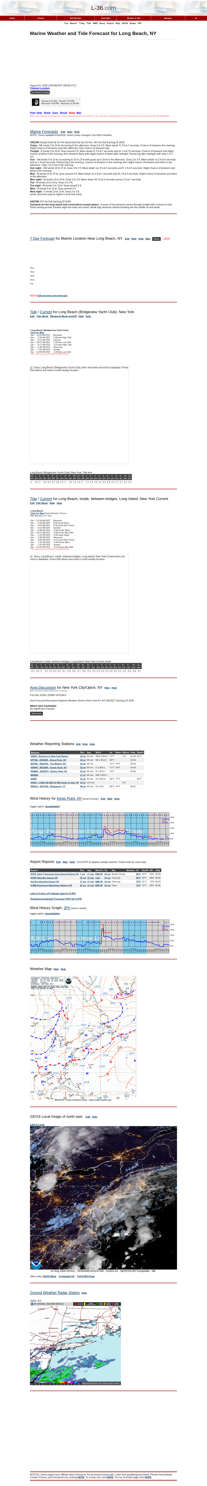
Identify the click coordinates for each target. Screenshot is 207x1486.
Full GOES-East (86, 1276)
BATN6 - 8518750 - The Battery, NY (48, 764)
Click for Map (37, 332)
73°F (138, 885)
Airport (110, 23)
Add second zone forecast (52, 295)
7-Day (82, 23)
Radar (133, 23)
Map (118, 23)
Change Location (40, 88)
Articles (40, 18)
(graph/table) (52, 806)
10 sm (107, 874)
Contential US (67, 1276)
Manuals (168, 18)
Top (66, 23)
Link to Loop (37, 1124)
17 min (90, 874)
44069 (34, 779)
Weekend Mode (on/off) (63, 316)
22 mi (83, 771)
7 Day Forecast (42, 238)
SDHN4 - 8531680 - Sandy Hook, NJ (49, 767)
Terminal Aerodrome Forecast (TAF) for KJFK (56, 899)
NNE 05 (99, 881)
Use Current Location (40, 92)
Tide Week (42, 316)
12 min (90, 885)
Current (46, 312)
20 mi (83, 764)
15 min (90, 878)
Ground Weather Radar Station (55, 1293)
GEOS (125, 23)
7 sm (82, 874)
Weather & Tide (133, 18)
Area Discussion (43, 687)
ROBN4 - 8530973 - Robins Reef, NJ (49, 771)
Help (77, 132)
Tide (89, 23)
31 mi (83, 779)
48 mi (83, 786)
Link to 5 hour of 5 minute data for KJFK (53, 893)
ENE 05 (99, 885)
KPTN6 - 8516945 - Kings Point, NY (48, 760)
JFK (67, 908)
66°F (138, 878)
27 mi (83, 775)
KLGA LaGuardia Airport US (45, 881)
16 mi (83, 760)
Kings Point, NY (69, 798)
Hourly (156, 239)
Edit (63, 132)
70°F (138, 881)
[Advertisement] (103, 61)
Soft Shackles (76, 18)
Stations (35, 752)
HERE (80, 1477)
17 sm (83, 881)
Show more (36, 713)
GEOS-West (49, 1276)
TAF (140, 23)
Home (12, 18)
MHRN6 (34, 775)
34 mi (83, 782)
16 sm (83, 878)
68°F (138, 874)
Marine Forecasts (44, 131)
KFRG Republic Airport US (44, 878)
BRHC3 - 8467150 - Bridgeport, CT (48, 786)
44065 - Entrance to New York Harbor (49, 756)
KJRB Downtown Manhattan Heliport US (51, 885)
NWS (95, 23)
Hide (69, 132)
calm (97, 878)
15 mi (83, 756)
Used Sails (105, 18)
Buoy (102, 23)
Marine (73, 23)
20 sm (83, 885)
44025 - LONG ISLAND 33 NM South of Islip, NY (55, 782)
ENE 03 (99, 874)
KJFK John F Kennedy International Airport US (55, 874)
